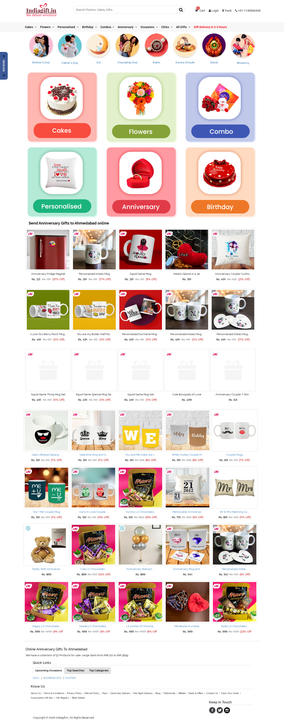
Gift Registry (62, 698)
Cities (165, 27)
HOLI (36, 677)
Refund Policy (92, 693)
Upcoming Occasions (48, 670)
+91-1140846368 (249, 10)
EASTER (70, 677)
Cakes (29, 27)
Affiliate (182, 693)
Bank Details (78, 698)
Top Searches (75, 670)
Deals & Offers (196, 693)
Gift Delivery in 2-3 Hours (210, 27)
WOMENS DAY (52, 677)
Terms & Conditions (54, 693)
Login (215, 10)
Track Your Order (230, 693)
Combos (105, 27)
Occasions (148, 27)
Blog (158, 693)
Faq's (104, 693)
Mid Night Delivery (143, 693)
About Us (36, 693)
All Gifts (181, 27)
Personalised (67, 27)
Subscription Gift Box (42, 698)
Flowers (45, 27)
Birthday (88, 27)
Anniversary (126, 27)
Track (228, 10)
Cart (201, 10)
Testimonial (169, 693)
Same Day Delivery (120, 693)
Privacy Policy (74, 693)
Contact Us (212, 693)
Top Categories (99, 670)
